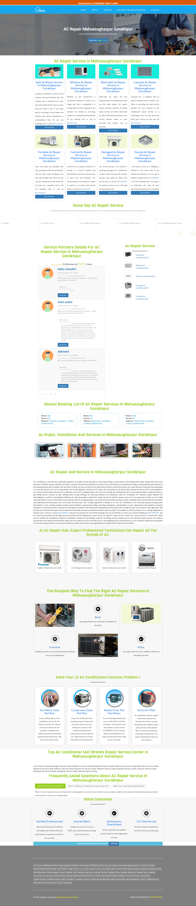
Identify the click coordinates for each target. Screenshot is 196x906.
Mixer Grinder (39, 869)
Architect (97, 876)
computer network (82, 879)
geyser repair (133, 865)
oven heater (122, 865)
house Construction (142, 876)
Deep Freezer (73, 869)
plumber (136, 869)
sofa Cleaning (78, 872)
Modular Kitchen (53, 879)
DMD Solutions (157, 897)
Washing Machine (50, 865)
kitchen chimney (66, 876)
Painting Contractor (126, 876)
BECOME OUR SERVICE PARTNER (131, 10)
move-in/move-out (41, 876)
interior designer (67, 879)
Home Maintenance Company (67, 897)
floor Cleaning (149, 872)
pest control (54, 876)
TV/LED (143, 865)
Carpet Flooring (40, 879)
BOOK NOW (49, 127)
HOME (83, 10)
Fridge (60, 865)
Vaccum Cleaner (111, 865)
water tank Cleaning (92, 872)
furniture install (155, 869)
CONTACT (155, 10)
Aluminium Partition (109, 876)
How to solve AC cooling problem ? (50, 786)
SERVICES (108, 10)
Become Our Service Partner (45, 883)
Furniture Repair (52, 872)
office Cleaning (121, 872)
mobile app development (100, 879)
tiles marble (77, 876)
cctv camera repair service (111, 869)
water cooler (95, 869)
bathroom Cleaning (135, 872)
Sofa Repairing (39, 872)
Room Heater (51, 869)
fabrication (87, 876)
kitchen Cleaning (107, 872)
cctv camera (84, 869)
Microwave (83, 865)
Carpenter (144, 869)
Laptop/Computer (71, 865)
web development (132, 879)
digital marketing (117, 879)
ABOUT (95, 10)
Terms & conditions (64, 883)
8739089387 (58, 124)
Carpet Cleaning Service (149, 879)
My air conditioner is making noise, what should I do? (88, 786)
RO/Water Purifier (96, 865)
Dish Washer (62, 869)
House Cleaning (66, 872)
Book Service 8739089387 (91, 3)
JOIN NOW (113, 844)
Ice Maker (151, 865)
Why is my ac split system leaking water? (128, 786)
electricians (127, 869)
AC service (38, 865)
